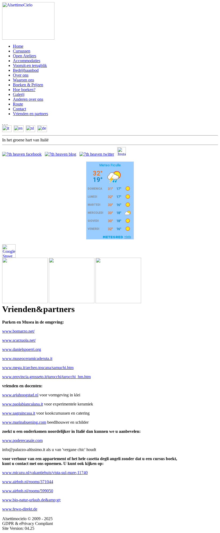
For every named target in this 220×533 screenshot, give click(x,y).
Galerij (18, 94)
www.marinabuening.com (24, 422)
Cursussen (21, 51)
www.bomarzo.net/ (18, 331)
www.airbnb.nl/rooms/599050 (27, 491)
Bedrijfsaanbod (26, 70)
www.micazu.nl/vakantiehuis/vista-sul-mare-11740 (45, 472)
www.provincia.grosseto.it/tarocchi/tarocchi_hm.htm (46, 376)
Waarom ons (23, 80)
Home (18, 46)
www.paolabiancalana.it (22, 404)
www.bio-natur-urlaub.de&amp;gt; (31, 500)
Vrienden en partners (30, 113)
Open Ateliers (24, 56)
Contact (19, 109)
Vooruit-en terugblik (30, 65)
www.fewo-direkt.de (19, 509)
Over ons (20, 75)
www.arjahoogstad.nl (20, 395)
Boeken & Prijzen (28, 84)
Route (18, 104)
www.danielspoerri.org (21, 349)
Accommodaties (26, 60)
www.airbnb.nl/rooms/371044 (27, 481)
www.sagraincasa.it (18, 413)
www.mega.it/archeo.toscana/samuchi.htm (38, 367)
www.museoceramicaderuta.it (27, 358)
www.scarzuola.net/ (19, 340)
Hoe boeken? (24, 89)
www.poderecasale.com (22, 440)
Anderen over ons (28, 99)
